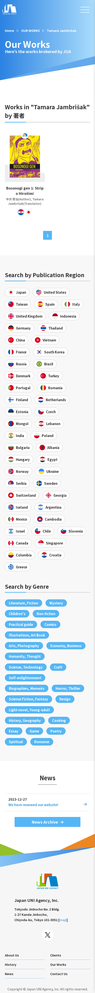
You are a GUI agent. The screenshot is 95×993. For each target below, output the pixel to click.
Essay (13, 731)
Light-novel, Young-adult (29, 709)
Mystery (56, 603)
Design (64, 699)
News (9, 974)
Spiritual (16, 741)
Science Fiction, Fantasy (28, 699)
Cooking (59, 720)
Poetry (56, 731)
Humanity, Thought (25, 656)
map (62, 920)
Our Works (58, 964)
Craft (58, 667)
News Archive (45, 822)
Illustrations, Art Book (27, 635)
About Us (12, 955)
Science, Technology (26, 667)
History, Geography (25, 720)
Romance (41, 741)
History (10, 964)
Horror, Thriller (68, 688)
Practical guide (21, 624)
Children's (17, 613)
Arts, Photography (24, 645)
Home (9, 30)
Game (34, 731)
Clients (55, 955)
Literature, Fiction (23, 603)
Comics (50, 624)
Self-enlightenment (25, 677)
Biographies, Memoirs (26, 688)
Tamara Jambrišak (61, 30)
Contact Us (59, 974)
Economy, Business (66, 645)
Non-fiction (46, 613)
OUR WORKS (30, 30)
